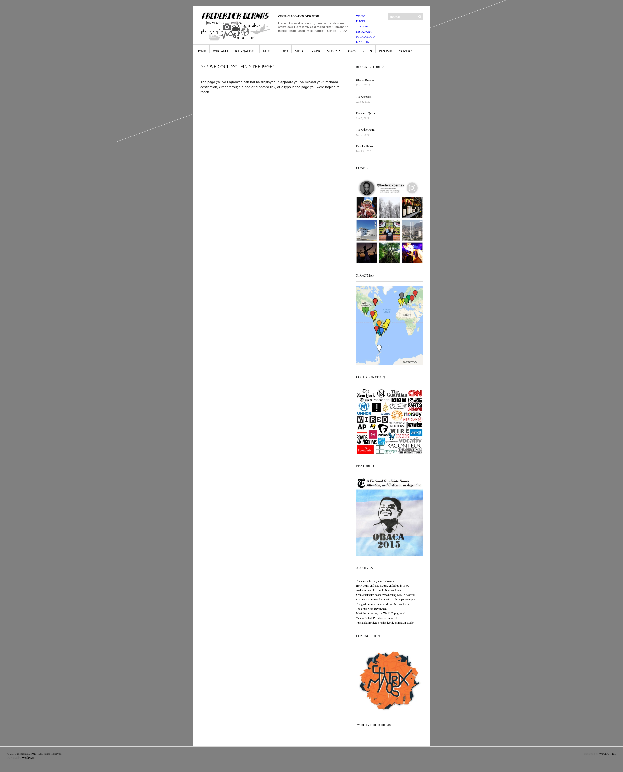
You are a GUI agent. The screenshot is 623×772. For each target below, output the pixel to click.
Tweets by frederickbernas (373, 725)
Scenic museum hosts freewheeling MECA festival (385, 595)
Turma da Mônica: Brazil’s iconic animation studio (385, 622)
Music (332, 51)
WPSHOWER (607, 753)
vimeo (360, 16)
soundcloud (365, 36)
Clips (367, 51)
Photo (283, 51)
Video (299, 51)
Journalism (245, 51)
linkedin (362, 42)
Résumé (385, 51)
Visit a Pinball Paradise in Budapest (376, 618)
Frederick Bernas (27, 753)
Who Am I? (221, 51)
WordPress (28, 757)
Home (201, 51)
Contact (406, 51)
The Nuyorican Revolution (371, 608)
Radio (316, 51)
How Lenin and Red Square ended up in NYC (382, 585)
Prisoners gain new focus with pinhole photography (386, 599)
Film (267, 51)
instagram (364, 31)
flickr (361, 21)
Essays (350, 51)
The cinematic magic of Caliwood (375, 581)
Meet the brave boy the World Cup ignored (380, 613)
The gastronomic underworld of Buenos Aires (382, 604)
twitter (362, 26)
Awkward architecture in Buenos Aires (378, 590)
